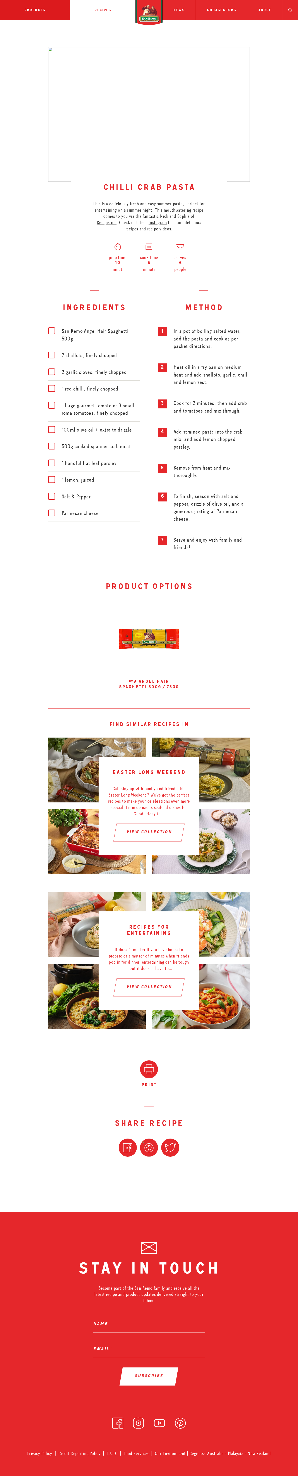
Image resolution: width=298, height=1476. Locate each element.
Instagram (158, 222)
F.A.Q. (112, 1453)
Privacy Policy (39, 1453)
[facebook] (118, 1421)
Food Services (136, 1453)
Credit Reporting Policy (79, 1453)
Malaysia (236, 1453)
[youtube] (159, 1421)
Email (102, 1349)
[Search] (290, 10)
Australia (216, 1453)
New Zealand (259, 1453)
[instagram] (138, 1421)
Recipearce (106, 222)
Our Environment (170, 1453)
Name (101, 1324)
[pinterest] (180, 1421)
